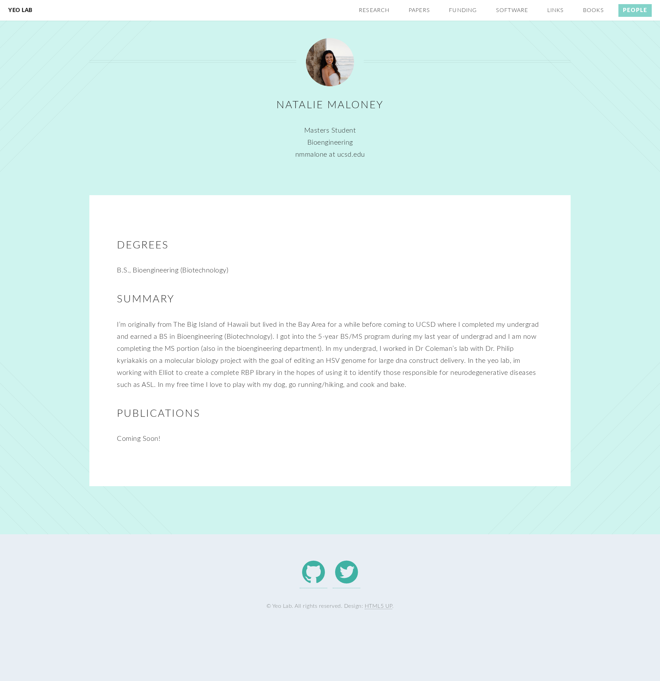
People (635, 10)
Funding (463, 10)
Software (512, 10)
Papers (419, 10)
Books (593, 10)
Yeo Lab (20, 10)
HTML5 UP (378, 606)
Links (555, 10)
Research (374, 10)
